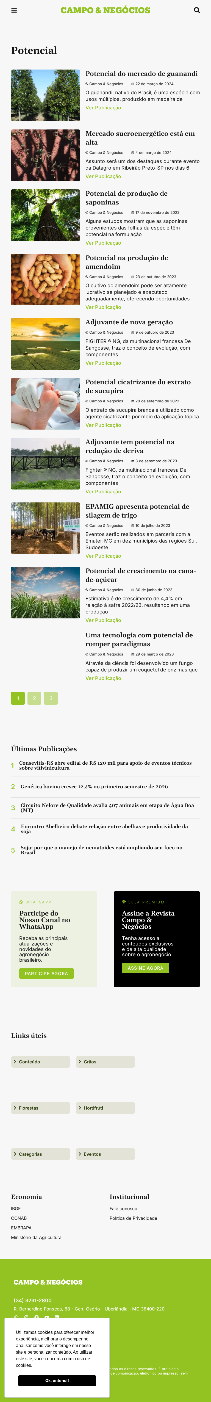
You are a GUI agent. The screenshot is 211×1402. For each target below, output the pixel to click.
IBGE (16, 1208)
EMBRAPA (21, 1227)
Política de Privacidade (133, 1218)
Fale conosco (123, 1208)
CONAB (19, 1218)
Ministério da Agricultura (36, 1237)
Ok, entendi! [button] (57, 1380)
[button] (14, 11)
